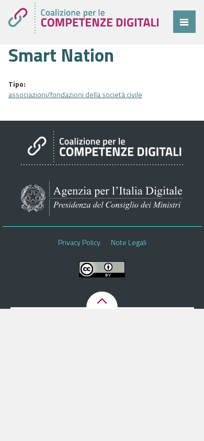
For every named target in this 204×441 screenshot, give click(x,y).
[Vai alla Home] (83, 18)
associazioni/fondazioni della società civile (75, 94)
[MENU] (184, 21)
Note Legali (128, 242)
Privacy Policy (79, 242)
